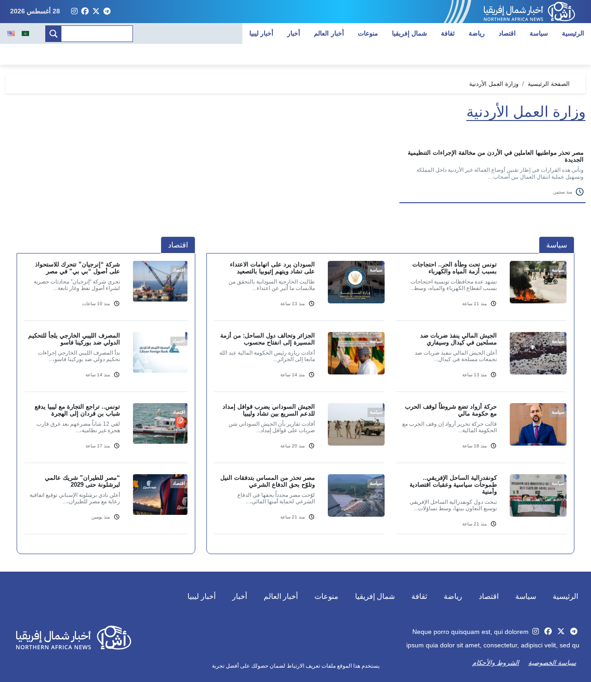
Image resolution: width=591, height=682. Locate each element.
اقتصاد (507, 33)
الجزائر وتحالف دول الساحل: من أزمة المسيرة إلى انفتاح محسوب (267, 339)
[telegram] (107, 11)
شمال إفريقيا (410, 33)
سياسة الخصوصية (552, 662)
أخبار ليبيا (261, 33)
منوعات (368, 33)
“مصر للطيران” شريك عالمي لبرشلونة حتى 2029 (82, 481)
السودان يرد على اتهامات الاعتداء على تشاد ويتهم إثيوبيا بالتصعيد (272, 268)
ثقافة (448, 33)
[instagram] (74, 11)
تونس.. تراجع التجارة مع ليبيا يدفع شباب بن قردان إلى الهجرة (77, 410)
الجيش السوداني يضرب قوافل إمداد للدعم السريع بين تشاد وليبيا (269, 410)
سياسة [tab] (556, 245)
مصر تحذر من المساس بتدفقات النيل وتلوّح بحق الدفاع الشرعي (267, 481)
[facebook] (85, 11)
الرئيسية (573, 33)
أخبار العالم (329, 33)
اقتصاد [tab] (178, 245)
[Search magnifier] (53, 34)
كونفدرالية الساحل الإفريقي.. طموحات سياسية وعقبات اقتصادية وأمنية (453, 484)
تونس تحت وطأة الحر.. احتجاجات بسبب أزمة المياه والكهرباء (454, 268)
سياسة (539, 33)
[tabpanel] (390, 403)
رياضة (477, 33)
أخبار (293, 33)
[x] (96, 11)
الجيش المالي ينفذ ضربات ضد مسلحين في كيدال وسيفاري (458, 339)
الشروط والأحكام (495, 662)
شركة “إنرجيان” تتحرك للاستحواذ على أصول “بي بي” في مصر (77, 268)
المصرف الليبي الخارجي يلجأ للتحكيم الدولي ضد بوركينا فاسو (74, 339)
